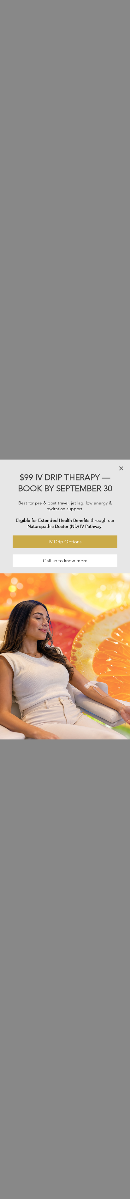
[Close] (121, 468)
